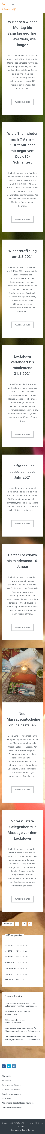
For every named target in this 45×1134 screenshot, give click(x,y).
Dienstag (9, 957)
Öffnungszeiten (14, 935)
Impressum (7, 1098)
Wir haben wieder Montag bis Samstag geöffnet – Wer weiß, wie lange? (22, 33)
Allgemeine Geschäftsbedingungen (18, 1103)
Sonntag (9, 945)
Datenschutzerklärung (12, 1107)
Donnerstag (10, 968)
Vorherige (8, 924)
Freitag (8, 974)
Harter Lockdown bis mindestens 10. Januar (22, 561)
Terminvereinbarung (11, 1089)
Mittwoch (9, 962)
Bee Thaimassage (9, 6)
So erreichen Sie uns (11, 1085)
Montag (8, 951)
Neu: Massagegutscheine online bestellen (23, 719)
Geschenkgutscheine (11, 1094)
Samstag (9, 980)
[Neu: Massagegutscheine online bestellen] (22, 675)
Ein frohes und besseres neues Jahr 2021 (22, 471)
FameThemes (28, 1130)
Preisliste (6, 1080)
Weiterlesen (22, 102)
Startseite (6, 1076)
